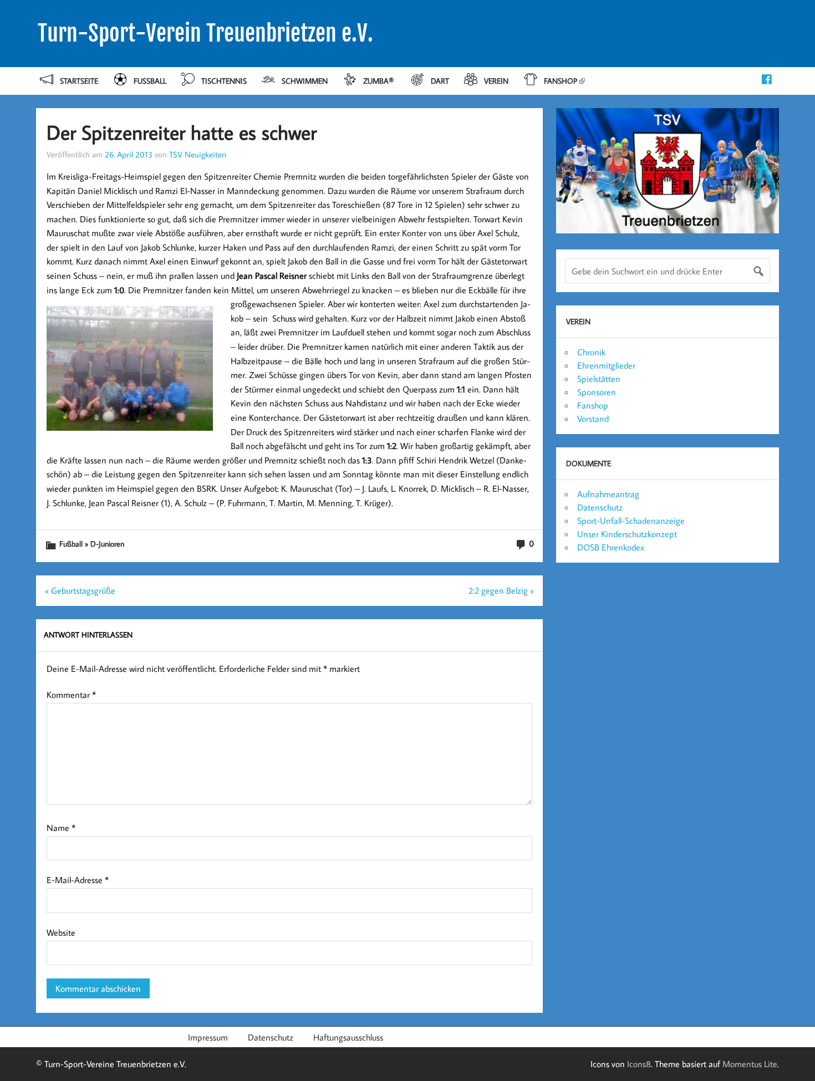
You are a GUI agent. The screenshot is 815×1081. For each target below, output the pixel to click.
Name (61, 827)
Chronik (591, 352)
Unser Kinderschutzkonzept (627, 533)
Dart (440, 80)
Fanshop (560, 80)
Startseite (79, 80)
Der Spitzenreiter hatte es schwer (182, 132)
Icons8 (639, 1063)
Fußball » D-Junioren (91, 543)
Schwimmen (305, 80)
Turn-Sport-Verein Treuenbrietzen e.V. (205, 33)
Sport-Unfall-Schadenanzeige (631, 520)
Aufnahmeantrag (608, 493)
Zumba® (379, 80)
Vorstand (593, 418)
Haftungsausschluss (348, 1037)
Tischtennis (224, 80)
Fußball (150, 80)
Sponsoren (596, 391)
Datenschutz (600, 507)
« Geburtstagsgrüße (80, 590)
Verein (496, 80)
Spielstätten (598, 378)
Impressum (208, 1037)
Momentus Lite (749, 1063)
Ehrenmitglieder (606, 365)
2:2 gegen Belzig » (501, 590)
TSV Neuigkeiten (197, 154)
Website (61, 932)
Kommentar (71, 694)
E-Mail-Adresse (78, 879)
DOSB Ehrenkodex (610, 547)
